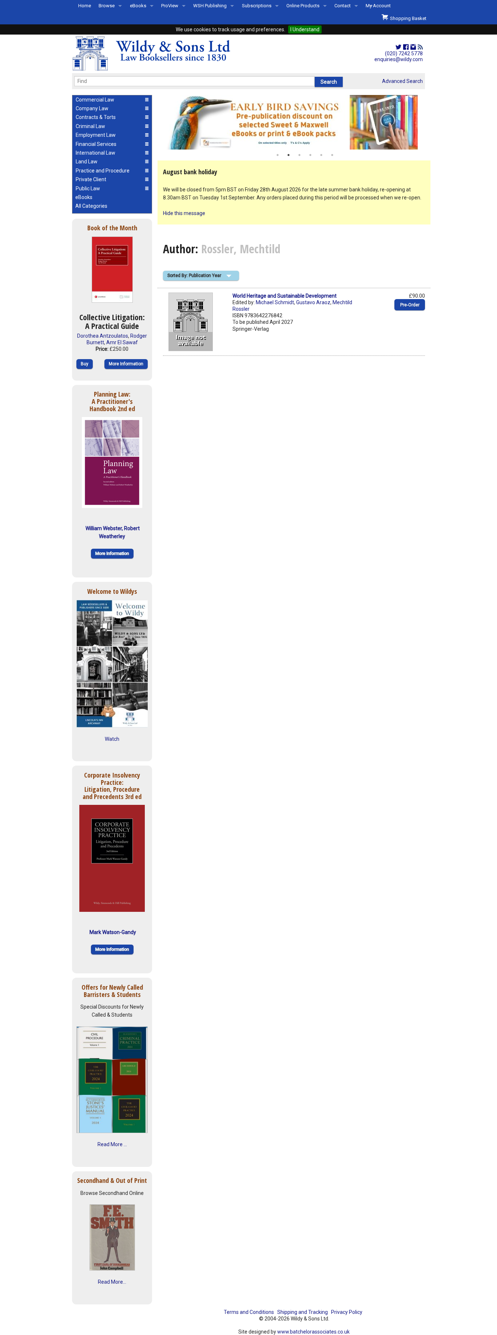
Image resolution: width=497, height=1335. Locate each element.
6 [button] (332, 155)
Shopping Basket (407, 18)
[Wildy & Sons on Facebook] (406, 47)
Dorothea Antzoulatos (102, 336)
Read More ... (112, 1144)
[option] (294, 122)
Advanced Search (402, 81)
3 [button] (299, 155)
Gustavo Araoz (313, 302)
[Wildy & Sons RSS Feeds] (420, 47)
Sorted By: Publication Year (194, 275)
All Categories (91, 206)
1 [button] (277, 155)
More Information (126, 363)
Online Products (302, 5)
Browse (107, 5)
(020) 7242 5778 (404, 53)
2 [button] (288, 155)
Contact (342, 5)
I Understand (304, 29)
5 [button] (321, 155)
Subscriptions (256, 5)
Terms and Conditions (249, 1312)
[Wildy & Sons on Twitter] (398, 47)
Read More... (112, 1282)
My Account (378, 5)
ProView (169, 5)
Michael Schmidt (275, 302)
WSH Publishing (210, 5)
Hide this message (184, 213)
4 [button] (310, 155)
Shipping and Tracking (302, 1312)
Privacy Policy (346, 1312)
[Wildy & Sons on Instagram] (413, 47)
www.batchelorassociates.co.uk (313, 1332)
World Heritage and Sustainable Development (284, 296)
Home (84, 5)
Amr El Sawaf (122, 342)
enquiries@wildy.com (398, 59)
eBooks (138, 5)
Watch (112, 739)
